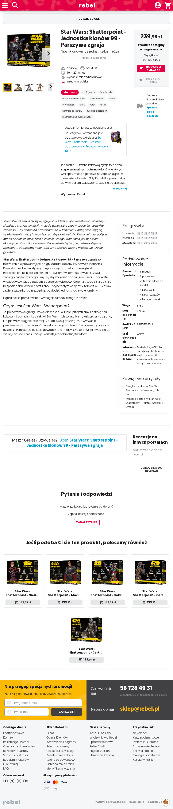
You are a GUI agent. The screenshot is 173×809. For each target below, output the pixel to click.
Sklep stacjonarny (57, 746)
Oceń (72, 443)
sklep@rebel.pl (139, 709)
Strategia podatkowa (146, 755)
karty (92, 104)
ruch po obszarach (97, 110)
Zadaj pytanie (86, 522)
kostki (103, 104)
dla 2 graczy (88, 92)
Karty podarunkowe (146, 737)
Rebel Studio (98, 746)
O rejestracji (10, 764)
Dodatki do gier (89, 18)
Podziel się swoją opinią (93, 57)
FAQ (6, 768)
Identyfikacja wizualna (60, 768)
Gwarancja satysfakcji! (60, 750)
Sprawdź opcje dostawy (152, 112)
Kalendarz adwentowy (61, 759)
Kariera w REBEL (143, 759)
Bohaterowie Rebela (59, 755)
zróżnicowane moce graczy (76, 116)
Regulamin (136, 802)
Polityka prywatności (110, 802)
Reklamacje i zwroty (16, 742)
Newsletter (140, 733)
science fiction (97, 98)
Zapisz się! (66, 712)
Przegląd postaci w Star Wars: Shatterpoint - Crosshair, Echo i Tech (144, 390)
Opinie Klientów (57, 737)
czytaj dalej (120, 188)
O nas (50, 733)
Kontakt (8, 737)
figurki (82, 104)
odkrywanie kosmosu (73, 98)
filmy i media (106, 92)
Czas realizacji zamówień (19, 746)
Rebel (81, 194)
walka (112, 98)
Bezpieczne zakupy (15, 750)
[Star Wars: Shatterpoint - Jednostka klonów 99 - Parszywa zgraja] (28, 50)
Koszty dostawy (13, 733)
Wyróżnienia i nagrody (61, 742)
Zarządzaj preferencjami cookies (166, 801)
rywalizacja (68, 104)
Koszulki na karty (100, 733)
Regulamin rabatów (16, 759)
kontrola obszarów (72, 110)
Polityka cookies (143, 750)
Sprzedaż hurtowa (101, 742)
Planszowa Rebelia (102, 755)
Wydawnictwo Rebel (103, 737)
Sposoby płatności (15, 755)
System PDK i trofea (145, 742)
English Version (100, 750)
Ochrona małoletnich (60, 764)
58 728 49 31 (136, 688)
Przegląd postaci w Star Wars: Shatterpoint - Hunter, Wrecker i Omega (144, 402)
